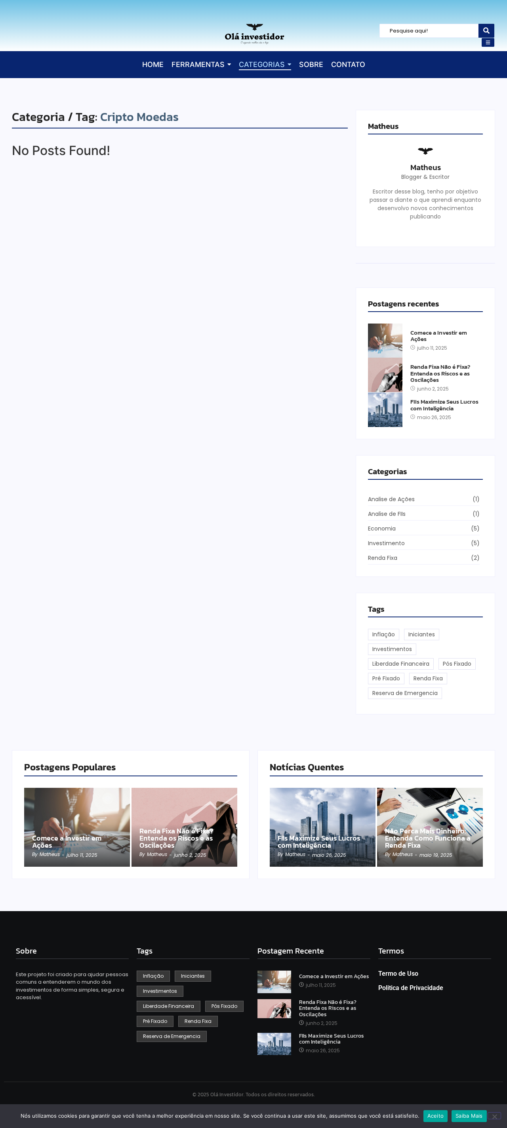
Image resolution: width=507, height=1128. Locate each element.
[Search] (486, 31)
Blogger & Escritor (425, 177)
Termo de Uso (398, 973)
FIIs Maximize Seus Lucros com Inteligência (444, 405)
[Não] (494, 1115)
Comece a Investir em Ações (438, 336)
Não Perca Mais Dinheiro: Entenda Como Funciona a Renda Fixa (428, 838)
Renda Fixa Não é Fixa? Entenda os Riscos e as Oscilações (440, 373)
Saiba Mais (469, 1116)
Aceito (435, 1116)
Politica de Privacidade (410, 988)
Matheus (425, 167)
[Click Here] (488, 42)
